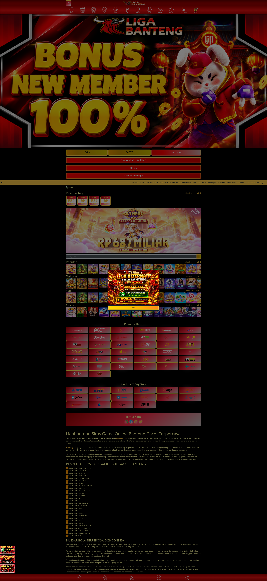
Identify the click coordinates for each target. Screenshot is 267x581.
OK (133, 308)
